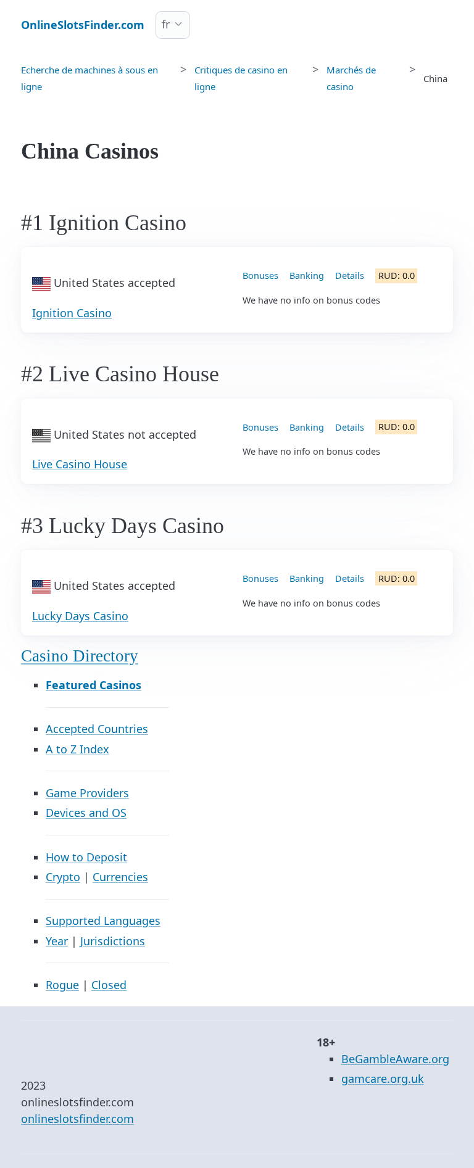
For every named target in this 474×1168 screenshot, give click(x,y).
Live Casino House (79, 464)
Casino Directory (79, 656)
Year (57, 941)
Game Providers (87, 792)
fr (166, 24)
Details (349, 275)
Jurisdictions (112, 941)
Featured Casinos (93, 684)
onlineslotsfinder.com (77, 1118)
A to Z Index (77, 749)
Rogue (62, 984)
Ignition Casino (72, 312)
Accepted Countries (97, 728)
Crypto (63, 876)
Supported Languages (103, 920)
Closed (109, 984)
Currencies (120, 876)
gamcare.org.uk (382, 1078)
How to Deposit (86, 857)
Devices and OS (86, 812)
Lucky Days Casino (80, 615)
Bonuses (260, 275)
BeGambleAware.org (395, 1058)
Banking (306, 275)
